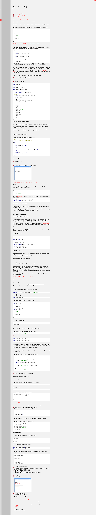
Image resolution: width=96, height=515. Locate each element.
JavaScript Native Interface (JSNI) (17, 212)
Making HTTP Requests (17, 505)
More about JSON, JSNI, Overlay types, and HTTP (21, 19)
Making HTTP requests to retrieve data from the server (22, 15)
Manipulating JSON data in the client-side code (21, 14)
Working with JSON (30, 225)
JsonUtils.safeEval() (20, 196)
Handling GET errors (17, 16)
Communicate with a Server (40, 21)
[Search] (95, 0)
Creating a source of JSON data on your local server (22, 13)
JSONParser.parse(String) (45, 223)
